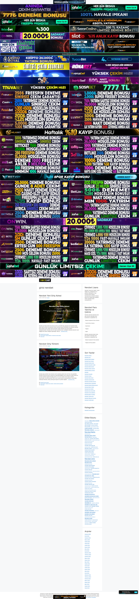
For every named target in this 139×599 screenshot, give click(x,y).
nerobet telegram (89, 501)
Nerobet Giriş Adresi (90, 461)
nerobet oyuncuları (94, 485)
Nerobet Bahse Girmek (90, 370)
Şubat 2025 (87, 541)
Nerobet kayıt (95, 474)
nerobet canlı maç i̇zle (90, 445)
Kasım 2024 (87, 547)
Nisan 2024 (87, 560)
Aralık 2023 (87, 567)
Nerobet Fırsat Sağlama (90, 392)
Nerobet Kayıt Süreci (89, 361)
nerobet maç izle (96, 477)
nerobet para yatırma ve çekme (90, 491)
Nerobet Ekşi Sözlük (89, 389)
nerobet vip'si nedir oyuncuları (89, 507)
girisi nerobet (42, 335)
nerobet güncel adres (90, 465)
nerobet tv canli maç (95, 502)
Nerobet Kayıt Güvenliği (90, 390)
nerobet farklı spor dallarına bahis (89, 455)
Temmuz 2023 (88, 576)
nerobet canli (87, 438)
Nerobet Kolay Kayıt (89, 377)
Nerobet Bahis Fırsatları (90, 394)
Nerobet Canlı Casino (88, 442)
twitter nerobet (92, 522)
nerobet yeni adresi (90, 514)
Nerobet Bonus (88, 437)
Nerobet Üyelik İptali (89, 400)
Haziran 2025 (88, 537)
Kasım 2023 (87, 569)
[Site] (34, 95)
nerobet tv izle (88, 506)
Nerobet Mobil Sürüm (89, 366)
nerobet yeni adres (90, 512)
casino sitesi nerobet (88, 422)
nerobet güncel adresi (89, 466)
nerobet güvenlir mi (95, 468)
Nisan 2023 (87, 582)
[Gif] (69, 132)
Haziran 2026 (88, 534)
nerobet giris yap (96, 456)
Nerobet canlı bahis (88, 439)
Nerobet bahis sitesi (90, 435)
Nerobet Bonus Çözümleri (90, 383)
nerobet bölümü (94, 437)
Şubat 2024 (87, 563)
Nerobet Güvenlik (88, 374)
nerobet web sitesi (88, 508)
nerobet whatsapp (89, 510)
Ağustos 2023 (88, 575)
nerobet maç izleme (89, 478)
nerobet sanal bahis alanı (95, 497)
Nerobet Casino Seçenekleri (90, 449)
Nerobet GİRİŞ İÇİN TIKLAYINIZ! (69, 54)
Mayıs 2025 (87, 539)
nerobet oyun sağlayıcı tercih (95, 487)
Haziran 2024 (88, 556)
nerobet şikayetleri (94, 521)
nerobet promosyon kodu (92, 496)
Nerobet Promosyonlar (44, 334)
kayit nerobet (87, 426)
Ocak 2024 (87, 565)
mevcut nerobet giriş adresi (94, 426)
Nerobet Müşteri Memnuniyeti (91, 385)
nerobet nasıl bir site (89, 484)
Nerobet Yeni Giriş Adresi (50, 295)
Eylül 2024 (87, 550)
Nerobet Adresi (88, 355)
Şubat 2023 (87, 586)
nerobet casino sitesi (89, 451)
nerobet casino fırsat (95, 448)
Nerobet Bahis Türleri (89, 387)
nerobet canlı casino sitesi (88, 444)
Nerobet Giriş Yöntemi (49, 344)
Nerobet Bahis (90, 432)
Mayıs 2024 (87, 558)
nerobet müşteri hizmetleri (90, 481)
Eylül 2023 (87, 573)
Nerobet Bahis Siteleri (89, 359)
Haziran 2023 (88, 578)
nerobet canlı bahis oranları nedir (89, 441)
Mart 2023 (87, 584)
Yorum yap (42, 336)
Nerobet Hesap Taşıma (90, 368)
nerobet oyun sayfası (87, 487)
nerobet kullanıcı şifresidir (88, 477)
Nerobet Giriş (88, 357)
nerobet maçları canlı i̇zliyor (88, 480)
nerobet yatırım (97, 510)
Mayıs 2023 (87, 580)
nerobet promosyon (90, 494)
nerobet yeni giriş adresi (56, 335)
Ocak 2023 (87, 587)
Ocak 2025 (87, 543)
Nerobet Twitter (95, 506)
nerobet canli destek (94, 438)
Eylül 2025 (87, 536)
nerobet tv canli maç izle (91, 504)
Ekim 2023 (87, 571)
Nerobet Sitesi (89, 499)
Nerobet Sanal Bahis (88, 497)
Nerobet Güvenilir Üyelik (90, 364)
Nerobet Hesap (88, 376)
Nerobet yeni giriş (88, 515)
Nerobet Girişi (88, 462)
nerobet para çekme (89, 492)
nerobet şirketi (87, 522)
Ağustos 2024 (88, 552)
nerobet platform (49, 335)
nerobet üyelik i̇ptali (88, 519)
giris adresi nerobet (89, 423)
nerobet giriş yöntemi (49, 383)
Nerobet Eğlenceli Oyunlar (90, 398)
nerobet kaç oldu (89, 475)
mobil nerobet (88, 428)
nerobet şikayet (95, 519)
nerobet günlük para (87, 468)
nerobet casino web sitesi (89, 452)
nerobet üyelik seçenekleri (58, 383)
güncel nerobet (94, 425)
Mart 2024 (87, 562)
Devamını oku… (64, 331)
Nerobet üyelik (88, 518)
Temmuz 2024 (88, 554)
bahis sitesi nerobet (94, 420)
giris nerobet (88, 425)
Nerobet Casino (88, 448)
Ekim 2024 (87, 549)
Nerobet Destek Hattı (89, 363)
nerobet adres (96, 428)
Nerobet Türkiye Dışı (89, 396)
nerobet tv (88, 503)
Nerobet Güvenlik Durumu (90, 381)
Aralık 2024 (87, 545)
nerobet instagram (89, 472)
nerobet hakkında (88, 469)
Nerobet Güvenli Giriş (89, 379)
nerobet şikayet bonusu (88, 521)
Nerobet (86, 372)
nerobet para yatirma (88, 488)
